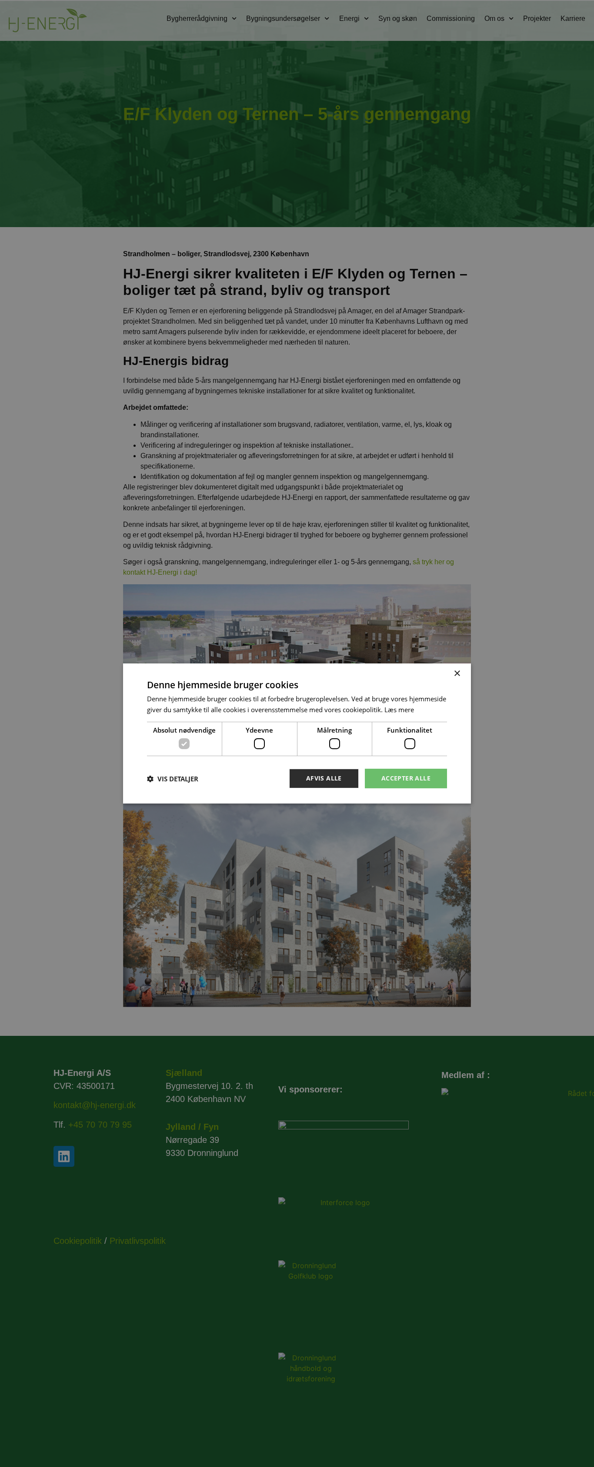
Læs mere (399, 709)
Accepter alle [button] (405, 778)
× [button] (457, 673)
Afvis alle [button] (324, 778)
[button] (172, 779)
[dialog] (297, 733)
